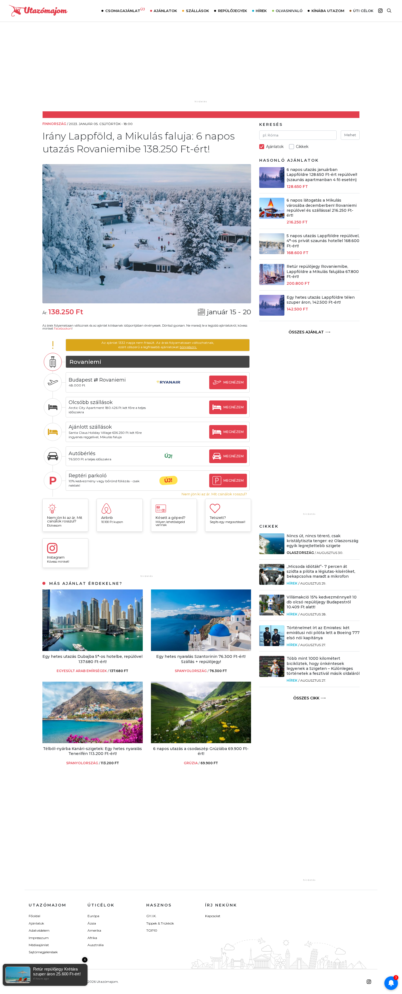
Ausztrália (96, 945)
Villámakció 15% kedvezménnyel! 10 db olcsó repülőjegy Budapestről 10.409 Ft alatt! (322, 602)
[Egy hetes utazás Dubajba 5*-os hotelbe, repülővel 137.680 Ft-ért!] (92, 649)
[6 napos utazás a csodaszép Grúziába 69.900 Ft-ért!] (201, 741)
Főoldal (34, 916)
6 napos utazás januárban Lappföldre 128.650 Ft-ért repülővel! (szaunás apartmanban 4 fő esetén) (322, 174)
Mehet (350, 135)
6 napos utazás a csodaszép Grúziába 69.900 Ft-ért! (201, 751)
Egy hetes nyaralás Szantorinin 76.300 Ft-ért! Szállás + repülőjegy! (201, 659)
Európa (93, 916)
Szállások (197, 10)
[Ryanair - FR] (168, 387)
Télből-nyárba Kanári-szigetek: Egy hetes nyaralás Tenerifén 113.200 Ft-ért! (92, 751)
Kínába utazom (327, 10)
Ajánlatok (165, 10)
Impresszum (39, 938)
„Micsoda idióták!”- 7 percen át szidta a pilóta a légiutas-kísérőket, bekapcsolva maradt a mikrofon (321, 571)
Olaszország (300, 553)
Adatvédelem (39, 930)
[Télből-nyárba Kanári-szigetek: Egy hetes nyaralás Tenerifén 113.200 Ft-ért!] (92, 741)
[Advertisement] (201, 65)
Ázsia (92, 923)
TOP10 (151, 930)
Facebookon (63, 328)
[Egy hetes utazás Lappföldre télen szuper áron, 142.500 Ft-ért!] (271, 314)
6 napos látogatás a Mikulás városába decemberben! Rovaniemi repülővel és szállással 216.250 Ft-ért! (322, 208)
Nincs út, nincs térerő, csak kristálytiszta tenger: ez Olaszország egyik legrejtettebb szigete (322, 540)
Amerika (94, 930)
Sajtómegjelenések (43, 952)
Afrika (92, 938)
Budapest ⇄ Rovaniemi (97, 380)
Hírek (261, 10)
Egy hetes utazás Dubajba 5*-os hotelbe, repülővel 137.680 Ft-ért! (92, 659)
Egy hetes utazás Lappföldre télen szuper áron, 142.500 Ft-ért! (321, 300)
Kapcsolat (212, 916)
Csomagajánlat (125, 10)
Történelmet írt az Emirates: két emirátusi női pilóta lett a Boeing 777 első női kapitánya (323, 632)
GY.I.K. (151, 916)
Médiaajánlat (39, 945)
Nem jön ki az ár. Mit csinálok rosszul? (214, 494)
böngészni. (188, 347)
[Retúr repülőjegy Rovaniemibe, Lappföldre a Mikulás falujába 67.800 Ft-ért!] (271, 283)
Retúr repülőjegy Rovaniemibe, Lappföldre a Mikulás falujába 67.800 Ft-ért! (323, 271)
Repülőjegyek (232, 10)
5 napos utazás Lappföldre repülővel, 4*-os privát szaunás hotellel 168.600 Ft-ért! (323, 240)
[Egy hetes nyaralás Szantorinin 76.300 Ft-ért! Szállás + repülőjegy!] (201, 649)
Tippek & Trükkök (160, 923)
